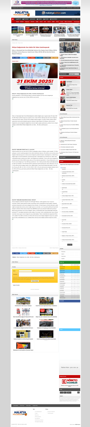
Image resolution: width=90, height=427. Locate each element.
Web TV (19, 19)
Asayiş (61, 21)
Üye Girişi (74, 19)
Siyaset (49, 21)
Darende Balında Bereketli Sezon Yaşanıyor (70, 60)
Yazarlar (33, 19)
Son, (26, 257)
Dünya (57, 21)
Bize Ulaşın (77, 7)
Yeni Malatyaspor (38, 411)
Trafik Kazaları (50, 413)
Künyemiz (64, 7)
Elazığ (17, 21)
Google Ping (34, 405)
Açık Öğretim (37, 418)
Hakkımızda (70, 7)
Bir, (30, 257)
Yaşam (41, 21)
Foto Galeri (26, 19)
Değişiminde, (22, 257)
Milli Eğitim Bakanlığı (39, 421)
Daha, (32, 257)
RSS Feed (22, 405)
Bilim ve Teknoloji (68, 21)
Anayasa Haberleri (51, 411)
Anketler (40, 19)
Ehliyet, (18, 257)
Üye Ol (78, 19)
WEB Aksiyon (77, 424)
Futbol (36, 413)
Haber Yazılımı (14, 426)
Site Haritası (15, 405)
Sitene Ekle (28, 405)
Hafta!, (28, 257)
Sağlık (37, 21)
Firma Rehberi (54, 19)
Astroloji (46, 19)
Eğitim (53, 21)
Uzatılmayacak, (37, 257)
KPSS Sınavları (38, 416)
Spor (45, 21)
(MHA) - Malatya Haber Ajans (21, 247)
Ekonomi (32, 21)
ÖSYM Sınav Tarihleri (39, 420)
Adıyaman (27, 21)
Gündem (22, 21)
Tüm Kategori (76, 21)
